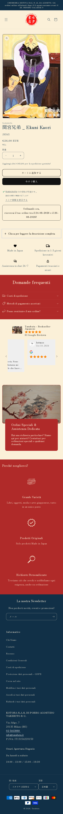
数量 (4, 149)
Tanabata (36, 808)
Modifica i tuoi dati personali (21, 687)
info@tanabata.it (15, 734)
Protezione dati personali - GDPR (23, 673)
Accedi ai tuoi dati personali (20, 694)
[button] (6, 19)
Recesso (10, 653)
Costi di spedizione (16, 667)
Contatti (10, 646)
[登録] (53, 616)
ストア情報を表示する (16, 199)
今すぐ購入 (31, 181)
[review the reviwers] (24, 352)
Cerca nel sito (13, 680)
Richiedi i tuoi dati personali (20, 701)
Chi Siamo (11, 639)
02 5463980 (13, 730)
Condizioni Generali (16, 660)
